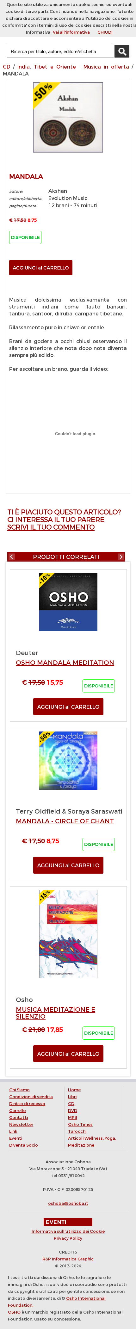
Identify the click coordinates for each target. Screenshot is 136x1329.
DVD (72, 1110)
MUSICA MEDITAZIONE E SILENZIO (55, 1013)
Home (74, 1090)
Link (13, 1131)
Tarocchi (77, 1131)
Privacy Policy (68, 1238)
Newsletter (21, 1124)
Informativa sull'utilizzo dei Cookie (68, 1231)
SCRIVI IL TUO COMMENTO (51, 527)
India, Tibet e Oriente (46, 67)
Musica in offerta (106, 67)
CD (6, 67)
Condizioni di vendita (31, 1096)
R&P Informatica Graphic (68, 1259)
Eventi (15, 1138)
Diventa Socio (23, 1145)
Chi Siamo (19, 1090)
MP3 (72, 1117)
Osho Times (80, 1124)
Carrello (17, 1110)
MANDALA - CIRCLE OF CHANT (65, 821)
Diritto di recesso (27, 1103)
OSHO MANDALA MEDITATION (65, 663)
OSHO (14, 1312)
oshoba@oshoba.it (68, 1203)
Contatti (18, 1117)
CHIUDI (105, 32)
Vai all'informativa (71, 32)
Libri (72, 1096)
